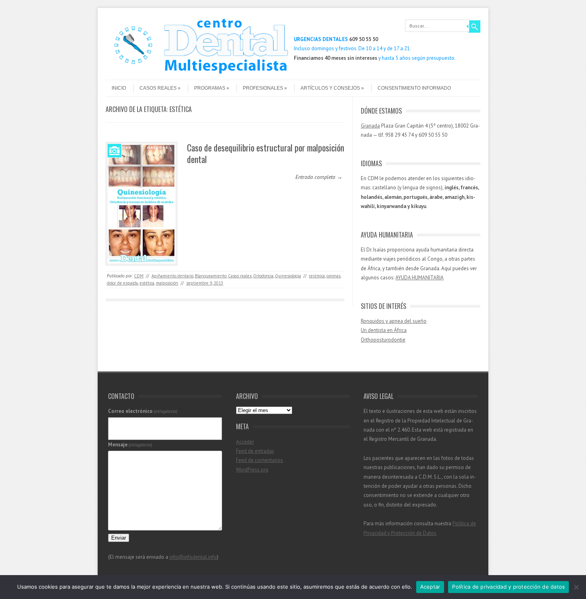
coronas (333, 276)
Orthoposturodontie (383, 339)
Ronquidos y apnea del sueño (394, 321)
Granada (370, 125)
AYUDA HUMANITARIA (419, 277)
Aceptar (430, 586)
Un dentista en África (384, 330)
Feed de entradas (255, 451)
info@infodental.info (193, 557)
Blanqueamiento (210, 276)
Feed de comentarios (259, 460)
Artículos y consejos (330, 88)
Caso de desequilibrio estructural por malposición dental (265, 153)
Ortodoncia (263, 276)
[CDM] (197, 73)
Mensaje (130, 444)
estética (147, 283)
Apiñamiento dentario (172, 276)
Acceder (245, 441)
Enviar (118, 538)
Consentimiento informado (414, 88)
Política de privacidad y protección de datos (508, 586)
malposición (167, 283)
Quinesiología (288, 276)
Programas (209, 88)
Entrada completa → (318, 177)
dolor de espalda (122, 283)
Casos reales (158, 88)
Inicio (119, 88)
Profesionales (263, 88)
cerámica (317, 276)
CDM (139, 276)
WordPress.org (252, 469)
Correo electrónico (143, 411)
